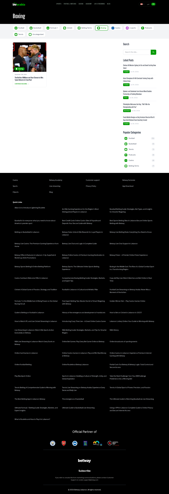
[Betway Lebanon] (20, 4)
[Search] (153, 52)
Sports (58, 4)
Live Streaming (99, 4)
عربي (148, 4)
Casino (81, 4)
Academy (89, 4)
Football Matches (70, 4)
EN (153, 4)
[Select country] (142, 4)
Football (126, 71)
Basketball (127, 110)
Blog (108, 4)
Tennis (126, 97)
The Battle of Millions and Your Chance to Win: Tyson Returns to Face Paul (29, 78)
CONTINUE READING (21, 84)
